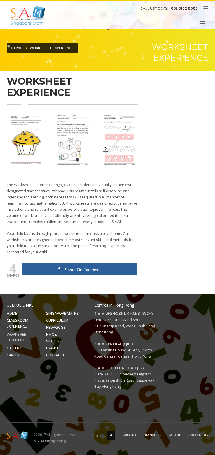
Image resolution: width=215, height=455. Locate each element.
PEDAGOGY (56, 327)
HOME (12, 313)
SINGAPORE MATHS (62, 313)
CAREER (13, 354)
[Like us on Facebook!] (111, 435)
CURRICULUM (57, 320)
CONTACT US (57, 354)
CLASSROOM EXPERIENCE (17, 323)
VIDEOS (52, 340)
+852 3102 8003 (183, 8)
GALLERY (14, 347)
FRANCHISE (55, 347)
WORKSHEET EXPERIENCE (17, 337)
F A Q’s (51, 334)
